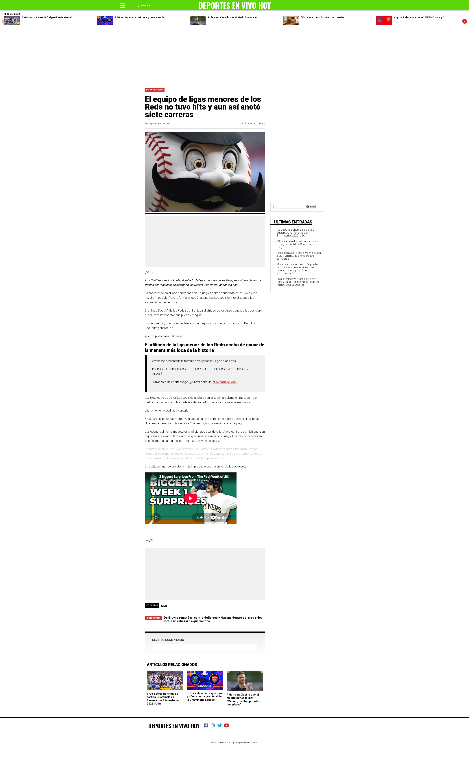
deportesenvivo (249, 742)
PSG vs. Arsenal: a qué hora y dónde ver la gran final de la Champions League (205, 696)
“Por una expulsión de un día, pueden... (324, 17)
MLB (164, 605)
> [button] (465, 21)
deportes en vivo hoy (159, 123)
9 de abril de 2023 (225, 382)
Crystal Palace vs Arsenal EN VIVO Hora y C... (420, 17)
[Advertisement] (234, 56)
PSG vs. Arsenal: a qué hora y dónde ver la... (140, 17)
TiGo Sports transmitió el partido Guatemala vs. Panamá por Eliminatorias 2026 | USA (163, 698)
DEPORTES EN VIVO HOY (174, 725)
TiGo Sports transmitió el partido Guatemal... (48, 17)
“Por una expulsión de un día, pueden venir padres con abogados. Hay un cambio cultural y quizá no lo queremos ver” (297, 269)
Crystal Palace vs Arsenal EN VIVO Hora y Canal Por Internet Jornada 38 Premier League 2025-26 (297, 281)
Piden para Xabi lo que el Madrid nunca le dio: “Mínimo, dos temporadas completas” (243, 699)
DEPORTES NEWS (154, 90)
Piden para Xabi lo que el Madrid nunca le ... (233, 17)
